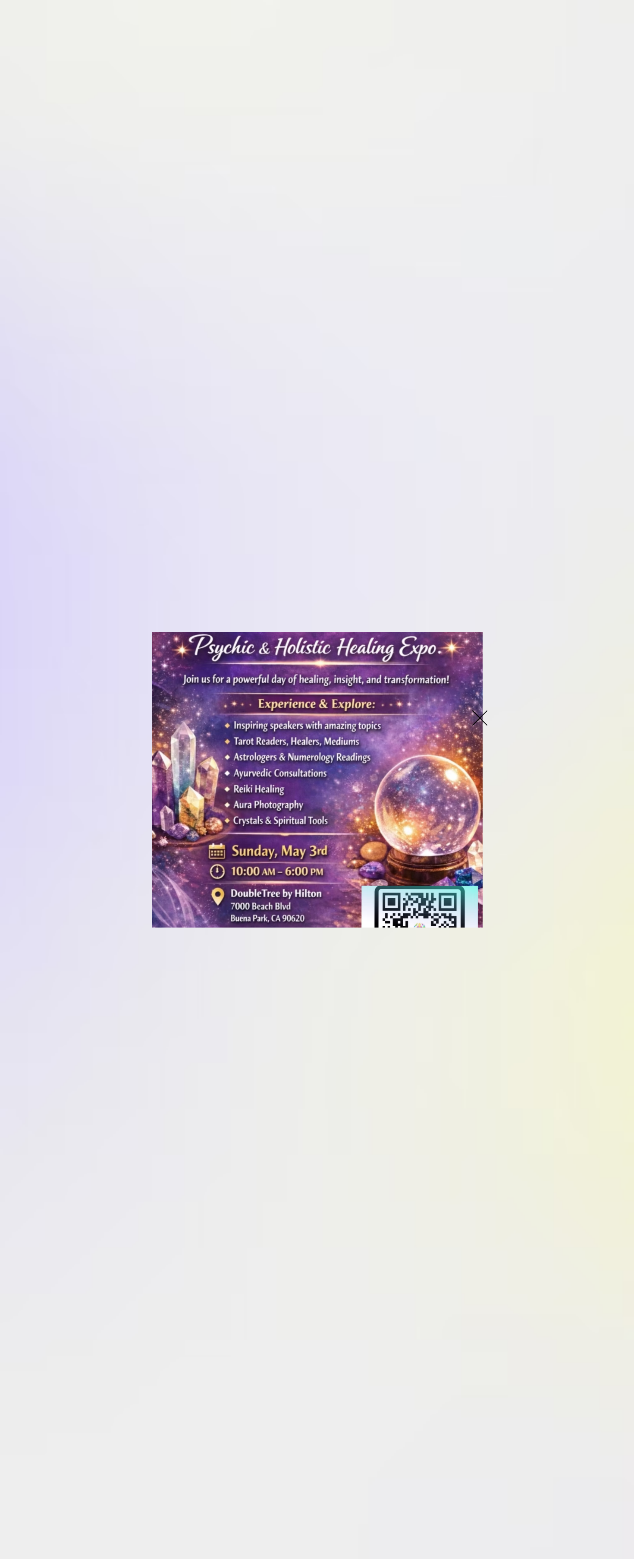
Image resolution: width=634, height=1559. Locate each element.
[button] (479, 718)
